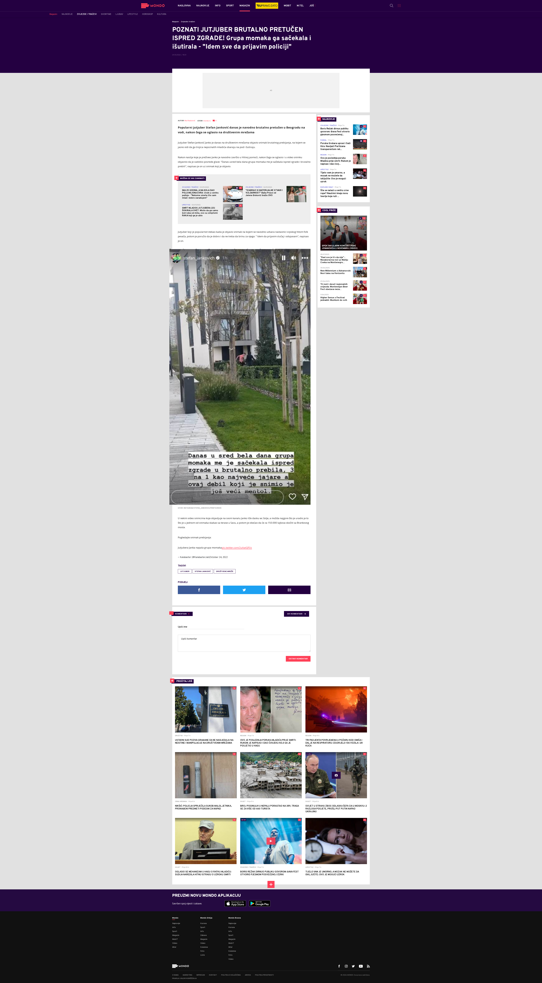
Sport (174, 931)
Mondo (175, 918)
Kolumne (204, 947)
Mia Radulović (189, 121)
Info (174, 927)
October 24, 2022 (219, 557)
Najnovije (176, 923)
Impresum (200, 975)
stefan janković (203, 571)
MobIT (175, 939)
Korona (203, 923)
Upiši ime (182, 627)
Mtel (174, 947)
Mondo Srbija (206, 918)
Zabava (203, 935)
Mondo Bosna (234, 918)
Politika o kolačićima (231, 975)
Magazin (175, 22)
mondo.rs (207, 121)
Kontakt (213, 975)
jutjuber (184, 571)
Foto (202, 951)
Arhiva (248, 975)
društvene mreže (224, 571)
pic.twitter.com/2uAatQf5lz (237, 547)
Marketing (187, 975)
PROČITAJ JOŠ (184, 681)
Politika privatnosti (264, 975)
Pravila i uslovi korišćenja (184, 978)
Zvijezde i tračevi (188, 22)
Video (174, 943)
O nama (175, 975)
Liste (202, 955)
